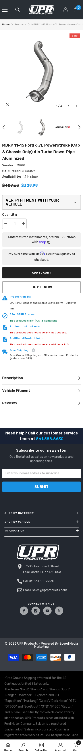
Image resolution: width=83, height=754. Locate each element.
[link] (23, 746)
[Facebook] (24, 611)
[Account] (65, 9)
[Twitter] (59, 611)
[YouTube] (47, 611)
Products (20, 24)
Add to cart (41, 272)
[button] (68, 106)
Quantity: (9, 215)
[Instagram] (35, 611)
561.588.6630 (44, 581)
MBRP (21, 165)
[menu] (5, 9)
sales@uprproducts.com (49, 590)
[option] (41, 71)
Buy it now (41, 287)
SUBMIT (41, 487)
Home (6, 24)
